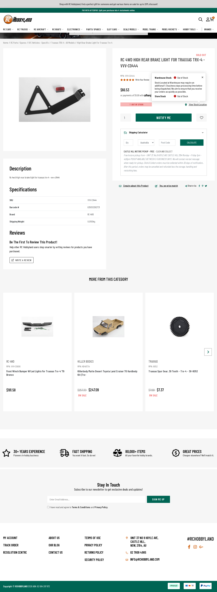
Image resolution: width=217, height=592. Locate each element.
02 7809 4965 (138, 552)
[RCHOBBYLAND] (55, 19)
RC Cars (7, 29)
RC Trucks (22, 29)
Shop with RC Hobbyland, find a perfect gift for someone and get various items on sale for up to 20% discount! (108, 4)
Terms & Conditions (81, 507)
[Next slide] (208, 352)
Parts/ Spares (93, 29)
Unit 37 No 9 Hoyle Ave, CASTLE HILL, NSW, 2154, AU (144, 541)
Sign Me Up (158, 499)
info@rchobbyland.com (144, 559)
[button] (208, 19)
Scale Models (129, 29)
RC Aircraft (40, 29)
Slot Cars (112, 29)
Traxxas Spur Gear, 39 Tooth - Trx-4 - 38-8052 (173, 366)
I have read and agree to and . (78, 507)
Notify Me (163, 118)
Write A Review (23, 260)
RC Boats (56, 29)
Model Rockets (169, 29)
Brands (207, 29)
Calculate (192, 142)
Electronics (73, 29)
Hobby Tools (189, 29)
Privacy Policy (101, 507)
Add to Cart (37, 404)
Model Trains (149, 29)
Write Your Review (142, 79)
